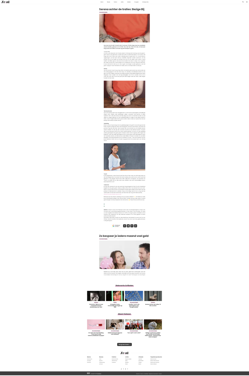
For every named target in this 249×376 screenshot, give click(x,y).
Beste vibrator (153, 359)
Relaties (127, 362)
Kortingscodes (145, 2)
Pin (131, 225)
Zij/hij (126, 360)
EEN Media (99, 373)
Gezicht (100, 360)
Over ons (142, 373)
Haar (100, 359)
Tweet (128, 225)
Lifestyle (129, 2)
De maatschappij (103, 12)
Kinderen (89, 362)
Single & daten (128, 359)
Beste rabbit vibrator (155, 360)
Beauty (108, 2)
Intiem (126, 364)
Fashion (115, 2)
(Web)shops (114, 360)
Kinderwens (89, 359)
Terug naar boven (123, 344)
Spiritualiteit (141, 360)
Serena (120, 12)
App (135, 225)
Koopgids (136, 2)
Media (140, 364)
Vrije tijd (140, 359)
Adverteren (146, 373)
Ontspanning (102, 362)
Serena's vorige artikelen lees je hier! (112, 194)
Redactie (138, 373)
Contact (160, 373)
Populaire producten (156, 357)
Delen (124, 225)
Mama (102, 2)
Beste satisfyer (154, 364)
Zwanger (89, 360)
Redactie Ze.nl (122, 238)
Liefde (122, 2)
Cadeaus (114, 362)
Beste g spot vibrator (155, 362)
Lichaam (101, 364)
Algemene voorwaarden (153, 373)
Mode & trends (115, 359)
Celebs (140, 362)
